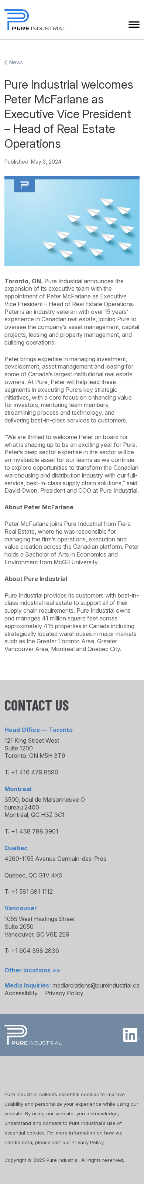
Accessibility (21, 993)
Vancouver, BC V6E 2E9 (36, 934)
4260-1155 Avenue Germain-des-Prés (55, 858)
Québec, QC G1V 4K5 (33, 875)
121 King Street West (31, 740)
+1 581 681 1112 (32, 891)
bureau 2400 (21, 807)
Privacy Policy (64, 993)
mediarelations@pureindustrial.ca (96, 985)
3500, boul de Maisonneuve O (44, 799)
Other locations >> (32, 970)
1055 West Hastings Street (39, 919)
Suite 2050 (19, 926)
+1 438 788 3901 (34, 831)
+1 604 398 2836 (35, 950)
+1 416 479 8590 (34, 772)
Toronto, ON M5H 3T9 (34, 755)
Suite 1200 (18, 748)
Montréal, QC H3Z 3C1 (34, 814)
